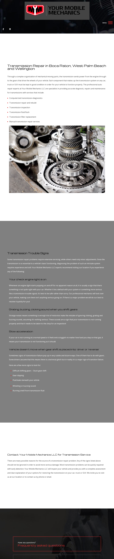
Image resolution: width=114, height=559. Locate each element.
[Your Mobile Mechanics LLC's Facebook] (3, 29)
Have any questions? (41, 544)
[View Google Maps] (10, 29)
